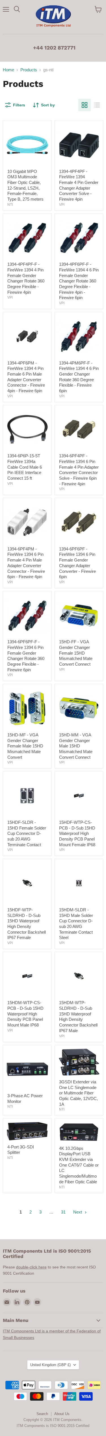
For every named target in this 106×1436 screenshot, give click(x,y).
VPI (61, 205)
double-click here (31, 1267)
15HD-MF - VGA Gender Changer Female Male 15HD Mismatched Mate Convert (25, 746)
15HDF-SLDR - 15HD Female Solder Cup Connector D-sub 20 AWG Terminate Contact (26, 833)
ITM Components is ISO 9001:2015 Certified (53, 1426)
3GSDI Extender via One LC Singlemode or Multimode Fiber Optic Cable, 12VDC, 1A (78, 1093)
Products (28, 69)
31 (63, 1212)
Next (78, 1212)
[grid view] (84, 105)
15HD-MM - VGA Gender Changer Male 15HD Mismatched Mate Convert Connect (75, 746)
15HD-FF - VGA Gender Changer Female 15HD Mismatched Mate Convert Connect (75, 652)
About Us (62, 1414)
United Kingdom (50, 1365)
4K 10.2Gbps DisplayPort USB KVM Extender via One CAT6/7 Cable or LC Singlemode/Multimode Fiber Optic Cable (79, 1165)
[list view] (97, 105)
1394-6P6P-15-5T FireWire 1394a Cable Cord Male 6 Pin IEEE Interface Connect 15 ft (24, 467)
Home (8, 69)
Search (42, 1414)
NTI (10, 205)
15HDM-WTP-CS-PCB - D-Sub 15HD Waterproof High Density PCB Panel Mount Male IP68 (25, 1013)
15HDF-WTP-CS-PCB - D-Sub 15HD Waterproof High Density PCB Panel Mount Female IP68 (77, 833)
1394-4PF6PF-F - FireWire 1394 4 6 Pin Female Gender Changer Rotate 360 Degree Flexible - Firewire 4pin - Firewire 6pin (79, 281)
